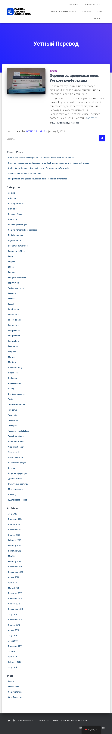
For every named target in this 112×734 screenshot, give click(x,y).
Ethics (11, 267)
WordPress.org (15, 697)
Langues (12, 352)
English (11, 262)
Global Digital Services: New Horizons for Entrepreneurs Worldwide (38, 168)
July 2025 (12, 514)
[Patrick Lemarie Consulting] (19, 11)
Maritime (12, 362)
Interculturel (13, 325)
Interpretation (14, 336)
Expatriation (13, 283)
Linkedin (14, 721)
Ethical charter (25, 721)
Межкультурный (15, 489)
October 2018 (14, 625)
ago (74, 123)
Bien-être (12, 209)
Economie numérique (18, 246)
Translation (13, 420)
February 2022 (14, 546)
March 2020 (13, 588)
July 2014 (12, 667)
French (11, 304)
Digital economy (15, 235)
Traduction (13, 415)
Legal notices (43, 721)
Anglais (11, 193)
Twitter (9, 721)
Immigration (13, 309)
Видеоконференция (17, 473)
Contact (98, 18)
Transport (12, 426)
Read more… (92, 118)
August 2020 (13, 577)
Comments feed (15, 692)
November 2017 (15, 646)
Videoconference (16, 441)
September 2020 (15, 572)
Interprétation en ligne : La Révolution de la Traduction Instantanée (37, 179)
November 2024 (15, 519)
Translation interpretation (62, 12)
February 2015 (14, 662)
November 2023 (15, 530)
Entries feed (13, 687)
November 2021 (15, 551)
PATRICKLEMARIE (35, 131)
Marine (11, 357)
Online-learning (15, 367)
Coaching (86, 12)
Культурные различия (18, 484)
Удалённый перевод (17, 500)
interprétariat (14, 330)
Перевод (53, 71)
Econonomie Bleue (16, 251)
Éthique (11, 272)
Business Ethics (15, 214)
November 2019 (15, 598)
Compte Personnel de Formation (22, 230)
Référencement (15, 383)
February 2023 (14, 540)
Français (12, 293)
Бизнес (11, 468)
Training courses (92, 5)
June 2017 (12, 651)
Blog (100, 12)
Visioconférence (15, 457)
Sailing (11, 389)
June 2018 (12, 641)
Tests (10, 399)
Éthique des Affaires (17, 278)
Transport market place (18, 431)
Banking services (16, 203)
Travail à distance (16, 436)
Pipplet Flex (13, 373)
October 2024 (14, 524)
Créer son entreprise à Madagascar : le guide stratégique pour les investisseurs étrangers (48, 163)
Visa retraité (13, 452)
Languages (13, 346)
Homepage (74, 5)
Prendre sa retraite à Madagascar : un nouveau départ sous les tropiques (41, 158)
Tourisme (12, 410)
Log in (11, 681)
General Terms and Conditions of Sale (70, 721)
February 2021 (14, 561)
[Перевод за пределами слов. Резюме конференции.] (26, 81)
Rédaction (12, 378)
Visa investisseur (16, 447)
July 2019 (12, 614)
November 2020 (15, 567)
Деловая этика (15, 478)
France (11, 299)
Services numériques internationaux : (25, 173)
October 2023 (14, 535)
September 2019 (15, 609)
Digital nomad (14, 241)
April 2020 (12, 583)
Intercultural (13, 315)
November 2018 (15, 620)
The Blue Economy (16, 404)
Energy (11, 256)
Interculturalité (14, 320)
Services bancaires (17, 394)
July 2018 (12, 635)
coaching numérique (17, 225)
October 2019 (14, 604)
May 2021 (12, 556)
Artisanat (12, 198)
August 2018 (13, 630)
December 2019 (15, 593)
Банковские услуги (17, 463)
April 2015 (12, 657)
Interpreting (13, 341)
